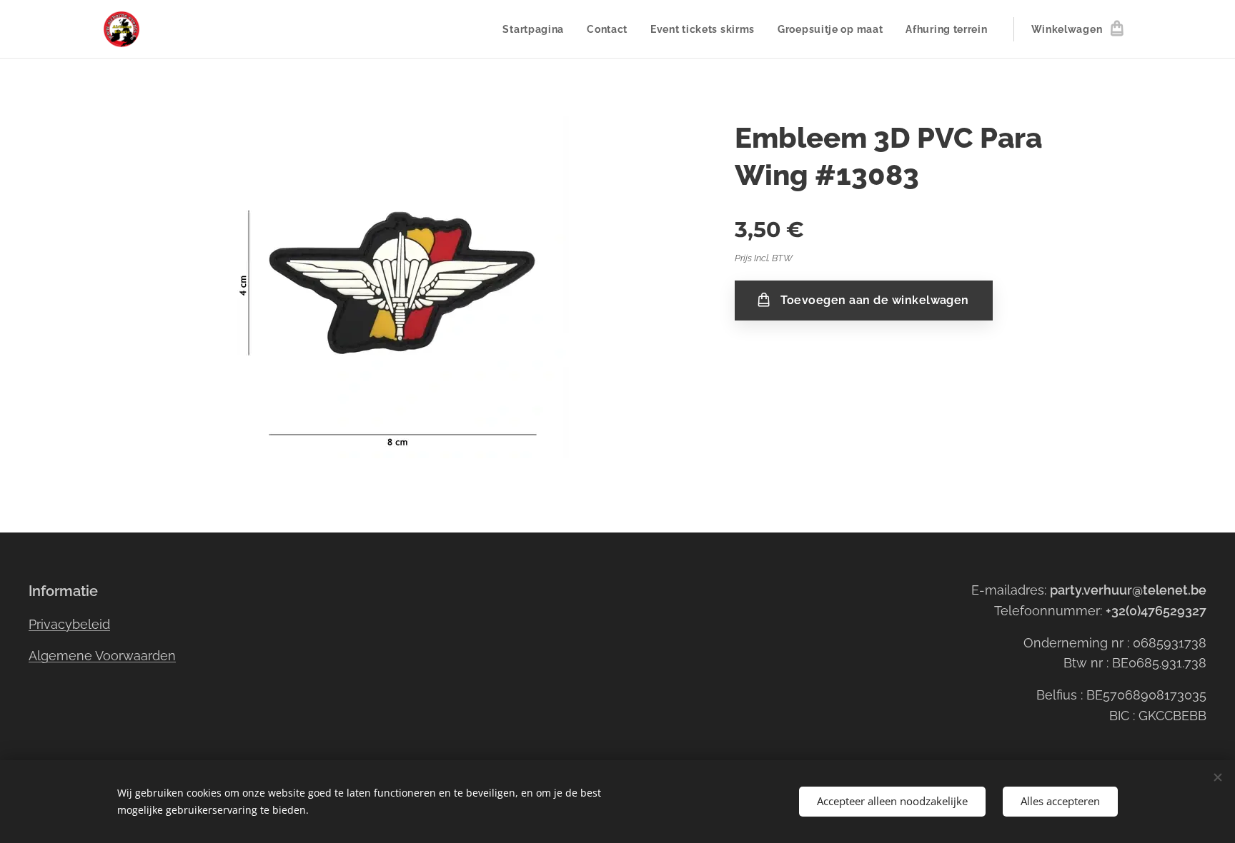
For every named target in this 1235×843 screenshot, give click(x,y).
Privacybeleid (69, 624)
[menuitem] (537, 29)
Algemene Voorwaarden (102, 655)
